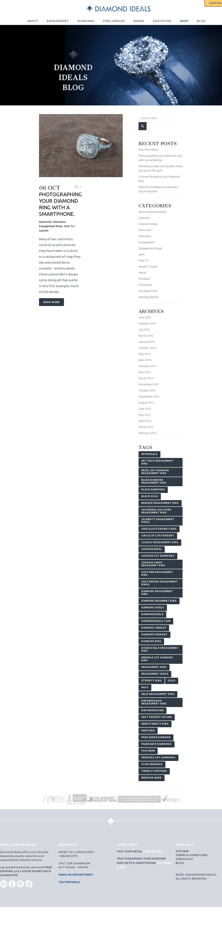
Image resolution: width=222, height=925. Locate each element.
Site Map (182, 851)
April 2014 (145, 359)
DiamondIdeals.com (155, 621)
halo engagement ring (158, 694)
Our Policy (184, 858)
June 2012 (145, 408)
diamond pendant (154, 634)
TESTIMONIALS (69, 881)
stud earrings (152, 764)
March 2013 (146, 378)
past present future (156, 717)
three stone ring (154, 771)
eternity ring (151, 680)
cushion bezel (151, 549)
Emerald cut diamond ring (157, 659)
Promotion (145, 284)
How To (69, 226)
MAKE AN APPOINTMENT (76, 874)
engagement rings (154, 674)
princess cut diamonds (158, 757)
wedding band (151, 778)
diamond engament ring (159, 601)
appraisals (149, 454)
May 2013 (144, 372)
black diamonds (153, 489)
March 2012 (146, 426)
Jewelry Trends (148, 266)
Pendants (144, 278)
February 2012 (148, 432)
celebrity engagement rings (158, 520)
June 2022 (145, 317)
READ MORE (51, 302)
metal (142, 272)
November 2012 (149, 384)
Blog (180, 862)
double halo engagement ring (160, 649)
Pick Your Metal (148, 149)
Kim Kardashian (152, 710)
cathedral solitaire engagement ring (156, 511)
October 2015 (147, 323)
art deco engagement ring (157, 462)
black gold (149, 496)
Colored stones (148, 223)
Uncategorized (148, 290)
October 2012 (147, 390)
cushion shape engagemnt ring (153, 564)
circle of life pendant (157, 535)
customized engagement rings (159, 583)
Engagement (147, 242)
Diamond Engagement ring (157, 592)
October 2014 (147, 347)
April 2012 (145, 420)
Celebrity (144, 217)
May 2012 (144, 414)
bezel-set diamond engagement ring (155, 471)
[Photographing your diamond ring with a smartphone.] (81, 145)
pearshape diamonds (156, 744)
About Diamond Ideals (153, 211)
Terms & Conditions (192, 855)
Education (59, 221)
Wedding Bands (148, 296)
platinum (148, 751)
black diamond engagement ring (154, 481)
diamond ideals (152, 607)
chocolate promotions (159, 529)
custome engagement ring (157, 573)
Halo (145, 687)
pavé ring (148, 730)
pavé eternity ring (155, 724)
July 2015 (144, 329)
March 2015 (146, 335)
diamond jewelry (153, 628)
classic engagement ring (159, 542)
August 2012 (146, 402)
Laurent (44, 230)
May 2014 (144, 353)
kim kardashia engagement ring (154, 702)
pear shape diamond (156, 737)
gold (141, 254)
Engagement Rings (51, 226)
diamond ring (151, 641)
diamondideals (152, 614)
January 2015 (147, 341)
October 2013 (147, 366)
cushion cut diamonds (158, 556)
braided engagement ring (160, 503)
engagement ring (154, 667)
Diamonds (45, 221)
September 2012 (149, 396)
